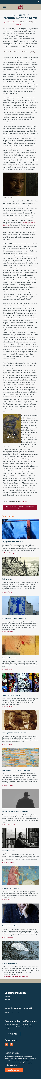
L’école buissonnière (9, 963)
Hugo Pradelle (8, 785)
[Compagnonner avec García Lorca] (20, 720)
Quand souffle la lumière (11, 695)
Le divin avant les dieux (10, 888)
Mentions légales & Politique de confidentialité (18, 1008)
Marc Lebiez (7, 899)
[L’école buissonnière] (20, 950)
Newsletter (12, 1034)
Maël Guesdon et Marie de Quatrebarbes (16, 976)
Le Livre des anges (9, 658)
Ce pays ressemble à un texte (12, 541)
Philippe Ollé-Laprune (10, 553)
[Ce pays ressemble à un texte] (20, 529)
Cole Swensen (8, 669)
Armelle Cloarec (8, 937)
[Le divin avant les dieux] (20, 875)
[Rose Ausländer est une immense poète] (20, 757)
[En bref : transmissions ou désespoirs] (20, 799)
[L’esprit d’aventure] (20, 838)
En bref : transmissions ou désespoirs (15, 811)
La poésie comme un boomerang (14, 618)
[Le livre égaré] (20, 566)
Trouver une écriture (9, 926)
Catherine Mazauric (13, 22)
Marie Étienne (8, 592)
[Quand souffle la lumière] (20, 682)
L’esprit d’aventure (9, 850)
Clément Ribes (8, 631)
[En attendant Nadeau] (20, 6)
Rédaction (8, 999)
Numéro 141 (21, 24)
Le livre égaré (7, 579)
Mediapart (23, 501)
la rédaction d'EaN (9, 824)
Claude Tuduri (8, 706)
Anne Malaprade (9, 862)
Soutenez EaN (14, 1070)
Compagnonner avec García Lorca (14, 732)
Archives (7, 996)
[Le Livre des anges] (20, 645)
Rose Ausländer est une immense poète (16, 770)
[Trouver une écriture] (20, 913)
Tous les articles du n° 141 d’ (21, 508)
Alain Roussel (8, 744)
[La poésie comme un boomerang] (20, 605)
